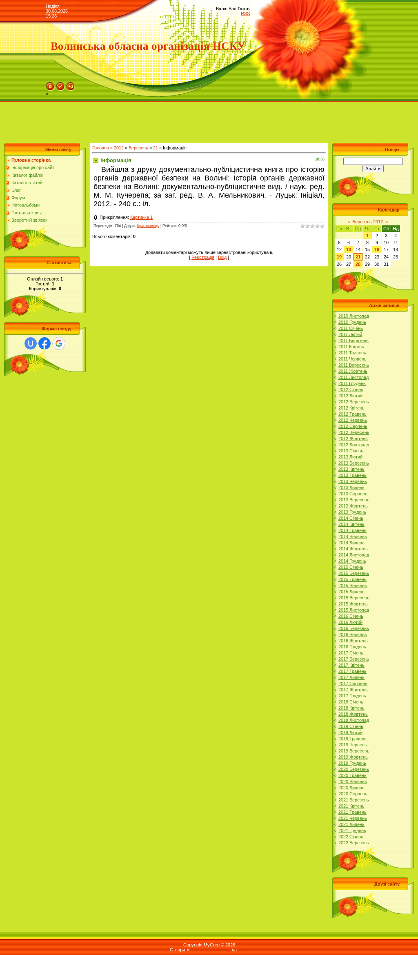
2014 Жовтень (353, 548)
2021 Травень (352, 812)
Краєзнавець (148, 226)
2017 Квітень (351, 665)
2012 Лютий (350, 395)
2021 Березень (353, 799)
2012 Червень (352, 420)
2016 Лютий (350, 622)
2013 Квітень (351, 469)
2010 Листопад (353, 316)
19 (339, 256)
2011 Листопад (353, 377)
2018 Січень (350, 701)
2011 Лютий (350, 334)
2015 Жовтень (353, 603)
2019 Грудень (352, 763)
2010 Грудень (352, 322)
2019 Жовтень (353, 757)
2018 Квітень (351, 708)
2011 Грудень (352, 383)
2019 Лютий (350, 732)
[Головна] (50, 84)
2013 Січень (350, 450)
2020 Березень (353, 769)
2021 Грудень (352, 830)
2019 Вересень (353, 750)
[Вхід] (70, 84)
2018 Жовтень (353, 714)
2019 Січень (350, 726)
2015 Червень (352, 585)
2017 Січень (350, 652)
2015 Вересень (353, 597)
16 (376, 249)
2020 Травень (352, 775)
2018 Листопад (353, 720)
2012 (119, 147)
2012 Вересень (353, 432)
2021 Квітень (351, 806)
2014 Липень (351, 542)
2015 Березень (353, 573)
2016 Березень (353, 628)
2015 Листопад (353, 610)
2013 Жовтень (353, 505)
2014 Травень (352, 530)
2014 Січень (350, 518)
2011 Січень (350, 328)
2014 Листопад (353, 554)
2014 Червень (352, 536)
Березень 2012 (367, 221)
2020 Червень (352, 781)
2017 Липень (351, 677)
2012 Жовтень (353, 438)
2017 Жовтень (353, 689)
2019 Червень (352, 744)
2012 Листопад (353, 444)
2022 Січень (350, 836)
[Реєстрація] (60, 84)
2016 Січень (350, 616)
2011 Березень (353, 340)
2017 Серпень (352, 683)
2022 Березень (353, 842)
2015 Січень (350, 567)
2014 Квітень (351, 524)
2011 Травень (352, 352)
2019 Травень (352, 738)
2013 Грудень (352, 512)
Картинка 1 (141, 217)
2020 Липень (351, 787)
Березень (138, 147)
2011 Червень (352, 358)
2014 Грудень (352, 561)
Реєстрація (202, 257)
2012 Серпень (352, 426)
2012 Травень (352, 414)
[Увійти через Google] (58, 343)
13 (348, 249)
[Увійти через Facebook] (44, 343)
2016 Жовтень (353, 640)
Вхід (222, 257)
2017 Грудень (352, 695)
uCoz (243, 949)
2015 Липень (351, 591)
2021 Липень (351, 824)
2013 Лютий (350, 456)
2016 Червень (352, 634)
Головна (100, 147)
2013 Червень (352, 481)
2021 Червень (352, 818)
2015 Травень (352, 579)
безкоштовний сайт (211, 949)
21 (155, 147)
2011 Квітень (351, 346)
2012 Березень (353, 401)
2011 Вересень (353, 365)
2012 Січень (350, 389)
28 (358, 264)
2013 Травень (352, 475)
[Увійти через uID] (30, 343)
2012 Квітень (351, 407)
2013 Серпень (352, 493)
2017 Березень (353, 659)
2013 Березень (353, 463)
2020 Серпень (352, 793)
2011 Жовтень (352, 371)
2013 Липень (351, 487)
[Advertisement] (148, 120)
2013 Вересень (353, 499)
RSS (245, 13)
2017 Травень (352, 671)
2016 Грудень (352, 646)
